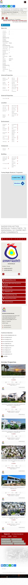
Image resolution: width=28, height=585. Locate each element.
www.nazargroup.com (7, 337)
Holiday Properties (6, 541)
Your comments (15, 239)
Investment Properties (18, 541)
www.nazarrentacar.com (7, 341)
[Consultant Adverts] (3, 274)
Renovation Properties (7, 543)
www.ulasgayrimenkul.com (8, 345)
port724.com (8, 575)
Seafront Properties (16, 539)
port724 (5, 356)
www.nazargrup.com (6, 339)
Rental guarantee (6, 539)
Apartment (3, 536)
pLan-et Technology (12, 576)
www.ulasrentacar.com (7, 354)
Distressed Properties (19, 543)
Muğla (9, 536)
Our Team (4, 568)
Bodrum (15, 536)
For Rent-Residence (17, 534)
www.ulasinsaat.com (6, 351)
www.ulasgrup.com (6, 349)
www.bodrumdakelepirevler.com (9, 335)
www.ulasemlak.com (6, 343)
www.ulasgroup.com (6, 347)
